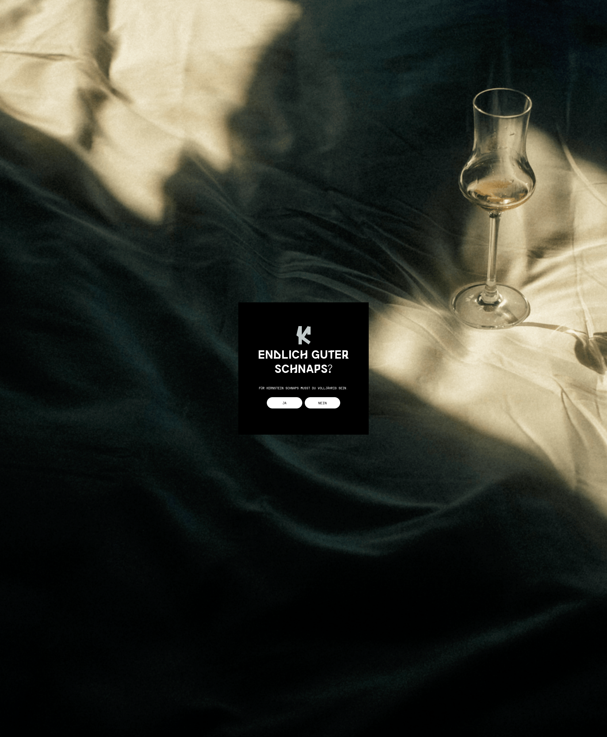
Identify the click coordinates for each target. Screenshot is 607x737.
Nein (322, 403)
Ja (284, 403)
